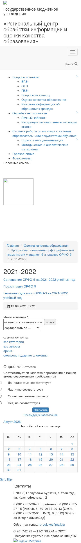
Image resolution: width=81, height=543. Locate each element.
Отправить (40, 410)
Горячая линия (23, 153)
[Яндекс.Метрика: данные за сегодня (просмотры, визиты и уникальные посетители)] (27, 540)
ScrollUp (6, 479)
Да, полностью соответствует (29, 382)
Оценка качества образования (43, 99)
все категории (13, 341)
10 (19, 454)
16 (9, 459)
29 (72, 464)
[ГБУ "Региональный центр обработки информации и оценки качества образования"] (5, 2)
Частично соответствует (25, 389)
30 (9, 469)
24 (19, 464)
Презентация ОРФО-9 (19, 286)
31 (19, 469)
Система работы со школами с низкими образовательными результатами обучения (44, 133)
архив (7, 350)
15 (72, 454)
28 (61, 464)
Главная (13, 245)
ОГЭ (24, 86)
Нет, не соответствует (24, 402)
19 (40, 459)
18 (30, 459)
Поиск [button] (69, 64)
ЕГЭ (24, 81)
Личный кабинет (33, 117)
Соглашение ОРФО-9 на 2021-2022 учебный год (39, 279)
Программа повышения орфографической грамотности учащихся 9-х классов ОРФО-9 (40, 252)
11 (30, 454)
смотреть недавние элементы (25, 355)
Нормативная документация (42, 140)
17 (19, 459)
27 (51, 464)
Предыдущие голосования (41, 415)
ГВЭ (24, 90)
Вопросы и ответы (25, 77)
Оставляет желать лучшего (28, 396)
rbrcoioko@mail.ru (52, 524)
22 (72, 459)
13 (51, 454)
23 (9, 464)
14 (61, 454)
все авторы (11, 346)
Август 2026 (12, 421)
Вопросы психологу (35, 95)
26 (40, 464)
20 (51, 459)
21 (61, 459)
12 (40, 454)
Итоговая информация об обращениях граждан (40, 106)
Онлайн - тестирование (29, 113)
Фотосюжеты (21, 158)
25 (30, 464)
